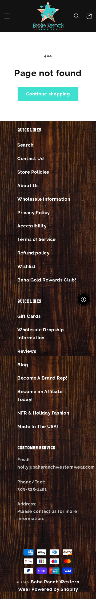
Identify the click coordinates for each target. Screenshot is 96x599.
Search (25, 145)
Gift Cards (29, 316)
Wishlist (26, 266)
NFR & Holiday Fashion (43, 413)
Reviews (26, 351)
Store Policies (33, 172)
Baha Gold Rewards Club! (47, 280)
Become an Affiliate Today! (40, 395)
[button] (7, 16)
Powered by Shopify (54, 589)
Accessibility (31, 225)
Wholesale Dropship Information (40, 333)
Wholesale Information (43, 199)
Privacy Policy (33, 212)
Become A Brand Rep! (42, 378)
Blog (22, 364)
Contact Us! (31, 158)
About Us (28, 185)
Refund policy (33, 253)
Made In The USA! (37, 426)
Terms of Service (36, 239)
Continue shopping (48, 93)
